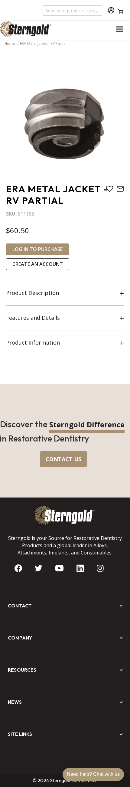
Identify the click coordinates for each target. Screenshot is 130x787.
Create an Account (37, 264)
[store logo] (32, 29)
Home (10, 43)
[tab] (65, 293)
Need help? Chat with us (93, 774)
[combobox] (73, 10)
